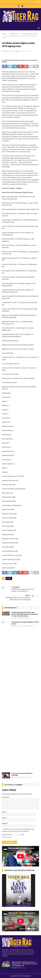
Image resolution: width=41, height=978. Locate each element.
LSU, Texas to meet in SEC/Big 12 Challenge (22, 774)
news (9, 578)
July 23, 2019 (16, 777)
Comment (5, 797)
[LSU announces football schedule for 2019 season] (6, 694)
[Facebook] (18, 6)
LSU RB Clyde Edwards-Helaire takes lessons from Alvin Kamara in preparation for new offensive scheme (24, 614)
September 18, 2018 (18, 626)
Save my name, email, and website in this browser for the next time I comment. (18, 830)
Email (4, 817)
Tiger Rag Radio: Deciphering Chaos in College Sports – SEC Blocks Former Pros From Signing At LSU (24, 964)
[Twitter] (22, 6)
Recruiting (13, 34)
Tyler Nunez (26, 618)
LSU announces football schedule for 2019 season (24, 623)
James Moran (22, 51)
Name (4, 812)
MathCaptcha (9, 837)
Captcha (5, 834)
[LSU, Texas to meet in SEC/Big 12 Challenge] (6, 775)
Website (5, 823)
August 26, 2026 (17, 968)
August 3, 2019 (16, 618)
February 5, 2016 (9, 51)
